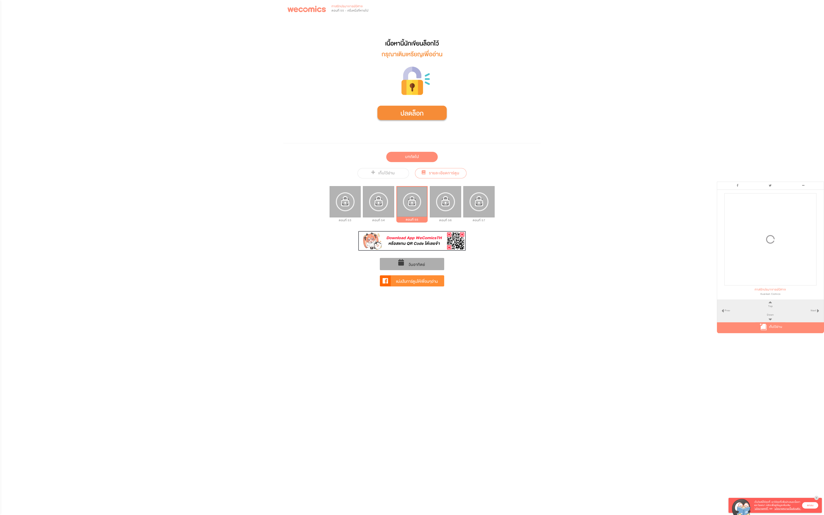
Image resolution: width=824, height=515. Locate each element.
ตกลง (810, 505)
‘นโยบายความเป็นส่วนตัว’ (787, 509)
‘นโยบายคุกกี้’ (761, 509)
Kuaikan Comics (770, 294)
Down (770, 315)
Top (770, 306)
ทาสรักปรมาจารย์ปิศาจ (347, 6)
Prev (727, 311)
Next (814, 311)
